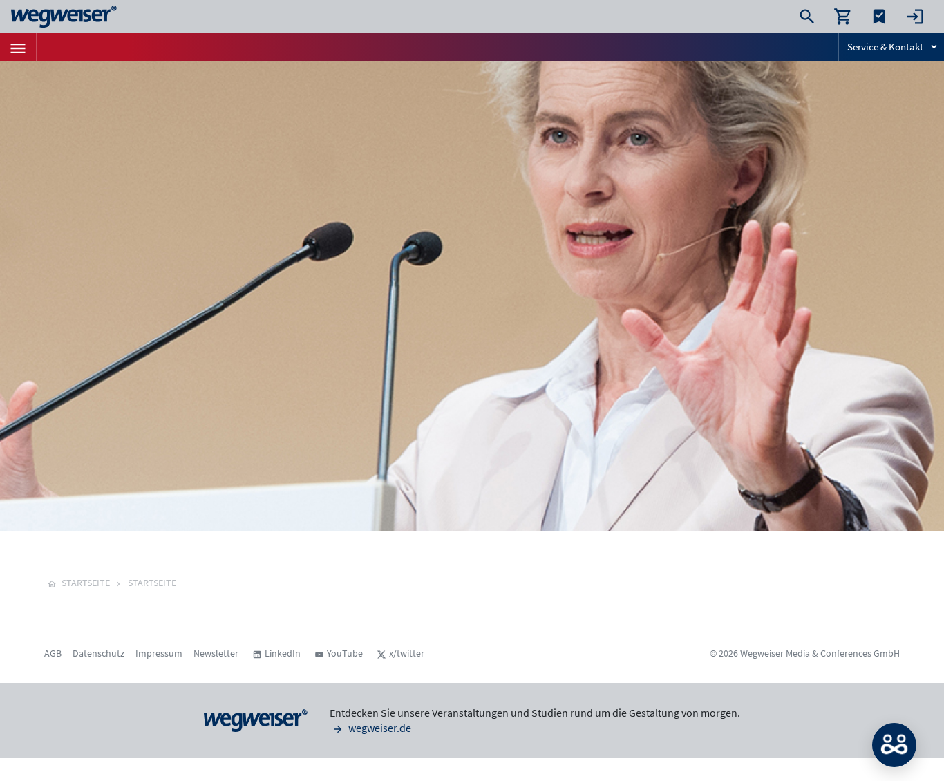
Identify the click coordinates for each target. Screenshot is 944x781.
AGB (53, 653)
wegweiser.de (378, 728)
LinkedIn (283, 653)
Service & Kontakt (885, 46)
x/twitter (406, 653)
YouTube (345, 653)
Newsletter (215, 653)
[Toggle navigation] (18, 47)
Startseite (152, 582)
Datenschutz (98, 653)
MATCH (894, 745)
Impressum (158, 653)
